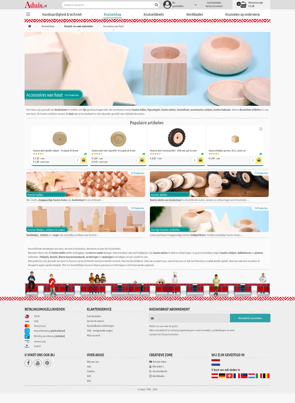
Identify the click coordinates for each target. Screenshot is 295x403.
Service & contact (214, 6)
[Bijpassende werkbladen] (260, 129)
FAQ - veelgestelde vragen (100, 330)
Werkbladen (194, 14)
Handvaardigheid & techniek (62, 14)
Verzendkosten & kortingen (100, 325)
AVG (89, 380)
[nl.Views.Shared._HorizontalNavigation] (30, 26)
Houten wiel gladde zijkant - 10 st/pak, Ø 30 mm (55, 150)
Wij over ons (93, 361)
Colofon (91, 371)
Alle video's (158, 366)
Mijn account (93, 335)
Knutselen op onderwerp (242, 14)
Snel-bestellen (214, 2)
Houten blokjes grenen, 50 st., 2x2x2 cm (227, 150)
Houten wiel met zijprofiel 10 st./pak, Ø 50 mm (113, 150)
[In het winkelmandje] (84, 160)
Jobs (89, 366)
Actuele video (159, 361)
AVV (89, 376)
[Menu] (28, 13)
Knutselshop (112, 14)
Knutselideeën (154, 14)
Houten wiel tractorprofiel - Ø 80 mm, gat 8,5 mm (173, 150)
